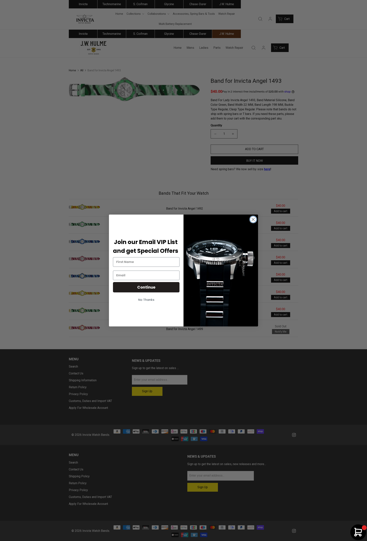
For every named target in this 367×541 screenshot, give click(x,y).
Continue (146, 287)
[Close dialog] (253, 219)
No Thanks (146, 300)
